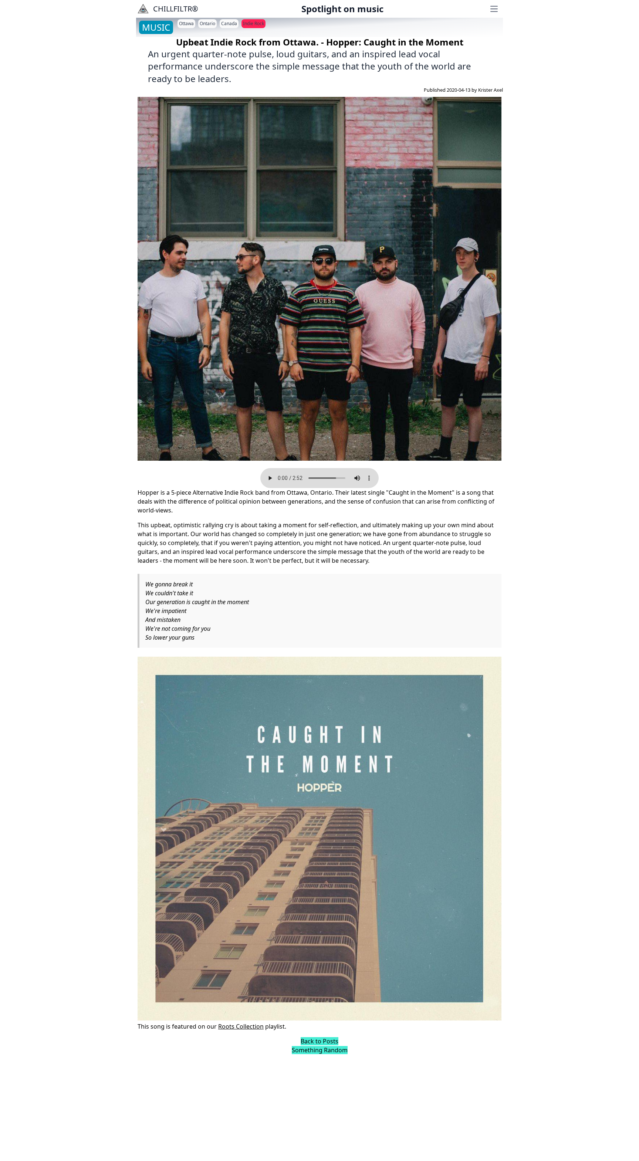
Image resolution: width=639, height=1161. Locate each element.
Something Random (320, 1050)
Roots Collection (241, 1026)
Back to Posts (319, 1041)
